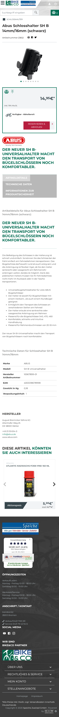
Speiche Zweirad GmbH (35, 708)
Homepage (22, 696)
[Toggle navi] (3, 2)
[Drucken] (29, 37)
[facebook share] (32, 37)
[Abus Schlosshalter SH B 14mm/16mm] (29, 64)
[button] (21, 81)
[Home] (21, 3)
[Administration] (56, 711)
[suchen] (36, 13)
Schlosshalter (14, 19)
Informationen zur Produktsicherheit (20, 192)
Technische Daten (19, 184)
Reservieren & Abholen (36, 125)
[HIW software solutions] (49, 711)
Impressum (37, 696)
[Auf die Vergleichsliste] (7, 92)
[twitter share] (35, 37)
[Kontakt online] (55, 4)
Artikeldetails (16, 177)
